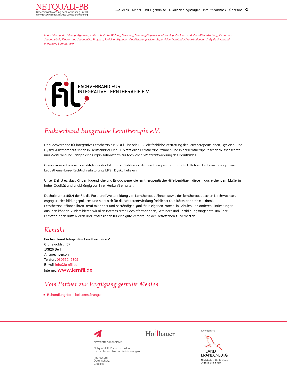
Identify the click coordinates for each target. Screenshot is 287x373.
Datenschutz (102, 360)
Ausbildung (54, 35)
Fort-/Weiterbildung (205, 35)
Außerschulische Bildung (105, 35)
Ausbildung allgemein (75, 35)
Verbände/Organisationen (188, 39)
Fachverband (183, 35)
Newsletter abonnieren (108, 342)
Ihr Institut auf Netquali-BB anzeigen (117, 351)
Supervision (163, 39)
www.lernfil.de (74, 270)
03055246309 (67, 259)
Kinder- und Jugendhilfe (76, 39)
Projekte (98, 39)
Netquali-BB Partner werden (112, 348)
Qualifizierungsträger (142, 39)
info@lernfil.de (66, 264)
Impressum (101, 357)
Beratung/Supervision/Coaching (154, 35)
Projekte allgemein (116, 39)
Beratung (127, 35)
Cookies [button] (99, 364)
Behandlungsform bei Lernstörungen (74, 295)
